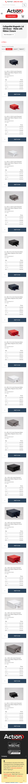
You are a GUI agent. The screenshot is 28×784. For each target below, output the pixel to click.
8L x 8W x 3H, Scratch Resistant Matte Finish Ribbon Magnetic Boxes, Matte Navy (14, 298)
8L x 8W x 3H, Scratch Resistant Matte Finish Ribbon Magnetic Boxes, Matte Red (14, 343)
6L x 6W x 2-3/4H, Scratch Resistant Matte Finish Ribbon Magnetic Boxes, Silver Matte (13, 208)
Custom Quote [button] (12, 16)
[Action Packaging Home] (14, 738)
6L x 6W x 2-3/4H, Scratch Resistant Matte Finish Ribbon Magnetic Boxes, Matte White (13, 163)
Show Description (8, 34)
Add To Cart (17, 94)
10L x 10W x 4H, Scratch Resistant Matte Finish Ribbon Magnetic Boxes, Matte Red (13, 569)
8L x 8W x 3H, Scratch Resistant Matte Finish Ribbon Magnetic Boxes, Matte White (14, 389)
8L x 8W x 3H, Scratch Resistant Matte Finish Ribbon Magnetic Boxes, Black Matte (14, 253)
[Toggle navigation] (1, 13)
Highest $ (21, 49)
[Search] (24, 5)
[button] (1, 13)
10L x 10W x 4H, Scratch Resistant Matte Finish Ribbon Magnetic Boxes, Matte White (13, 614)
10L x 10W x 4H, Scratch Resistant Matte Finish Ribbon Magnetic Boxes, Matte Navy (13, 524)
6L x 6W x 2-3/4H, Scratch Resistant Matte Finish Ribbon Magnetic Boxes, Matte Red (13, 118)
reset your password (16, 768)
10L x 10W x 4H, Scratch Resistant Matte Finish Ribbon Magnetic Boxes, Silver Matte (13, 659)
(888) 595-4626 (11, 776)
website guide (7, 774)
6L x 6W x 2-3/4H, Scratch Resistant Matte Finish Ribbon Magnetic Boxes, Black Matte (13, 705)
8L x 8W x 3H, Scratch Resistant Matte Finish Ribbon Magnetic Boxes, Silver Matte (14, 434)
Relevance (9, 49)
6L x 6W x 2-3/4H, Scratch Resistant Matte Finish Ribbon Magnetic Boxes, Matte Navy (13, 73)
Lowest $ (15, 49)
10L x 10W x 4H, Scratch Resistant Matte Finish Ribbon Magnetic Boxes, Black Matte (13, 479)
